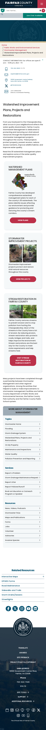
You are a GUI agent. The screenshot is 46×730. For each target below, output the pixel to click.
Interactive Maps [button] (10, 576)
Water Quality (11, 454)
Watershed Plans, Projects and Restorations (18, 439)
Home (4, 45)
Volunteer (9, 531)
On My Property (11, 445)
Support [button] (22, 697)
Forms (7, 522)
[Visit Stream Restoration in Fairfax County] (23, 311)
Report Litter (10, 482)
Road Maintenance (11, 585)
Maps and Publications (15, 517)
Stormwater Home (13, 424)
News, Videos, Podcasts (15, 508)
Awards (23, 652)
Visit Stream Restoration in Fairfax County (23, 360)
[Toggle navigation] (41, 4)
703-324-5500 (15, 68)
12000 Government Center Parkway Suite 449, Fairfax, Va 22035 (22, 80)
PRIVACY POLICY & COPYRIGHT (23, 662)
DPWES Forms (8, 581)
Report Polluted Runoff (15, 487)
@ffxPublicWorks (16, 85)
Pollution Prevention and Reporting (20, 458)
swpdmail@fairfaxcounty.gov (20, 74)
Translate (23, 648)
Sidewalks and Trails (11, 590)
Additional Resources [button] (22, 701)
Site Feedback (23, 657)
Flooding (9, 428)
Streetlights (7, 599)
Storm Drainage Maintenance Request (21, 477)
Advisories (9, 535)
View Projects (23, 279)
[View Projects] (23, 253)
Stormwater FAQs (12, 513)
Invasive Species (12, 540)
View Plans (23, 220)
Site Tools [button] (21, 692)
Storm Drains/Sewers (12, 594)
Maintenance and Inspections (18, 449)
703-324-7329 (23, 682)
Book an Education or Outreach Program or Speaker (18, 492)
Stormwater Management (15, 50)
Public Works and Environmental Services (22, 47)
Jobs (7, 526)
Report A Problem (12, 473)
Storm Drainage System (15, 433)
